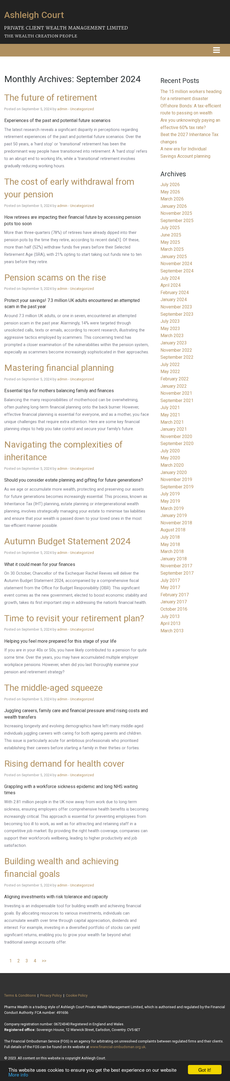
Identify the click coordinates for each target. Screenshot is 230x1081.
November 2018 (176, 522)
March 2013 (172, 630)
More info (18, 1074)
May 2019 (170, 501)
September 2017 (177, 573)
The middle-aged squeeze (53, 687)
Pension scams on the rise (55, 277)
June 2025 (170, 235)
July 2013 (170, 616)
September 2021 (177, 400)
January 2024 (173, 299)
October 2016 (173, 609)
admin (62, 109)
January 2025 (173, 256)
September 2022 (177, 357)
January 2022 (173, 386)
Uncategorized (82, 109)
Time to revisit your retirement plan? (74, 618)
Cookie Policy (77, 995)
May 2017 (170, 587)
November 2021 (176, 393)
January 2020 (173, 472)
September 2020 (177, 443)
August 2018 (172, 529)
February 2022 (174, 379)
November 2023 (176, 307)
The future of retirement (50, 97)
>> (44, 960)
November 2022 (176, 350)
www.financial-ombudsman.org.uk (117, 1047)
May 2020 (170, 458)
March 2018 (172, 551)
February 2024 (174, 292)
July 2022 (170, 364)
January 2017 (173, 601)
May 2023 (170, 328)
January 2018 (173, 558)
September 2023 (177, 314)
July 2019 (170, 494)
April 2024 (170, 285)
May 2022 (170, 371)
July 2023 (170, 321)
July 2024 (170, 278)
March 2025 (172, 249)
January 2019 (173, 515)
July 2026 (170, 184)
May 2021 (170, 414)
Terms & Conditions (20, 995)
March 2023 (172, 335)
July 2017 (170, 580)
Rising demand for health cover (64, 763)
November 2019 (176, 479)
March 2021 (172, 422)
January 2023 (173, 343)
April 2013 (170, 623)
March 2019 (172, 508)
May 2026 (170, 192)
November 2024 (176, 263)
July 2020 (170, 450)
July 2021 (170, 407)
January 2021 (173, 429)
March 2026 (172, 199)
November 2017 (176, 565)
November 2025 (176, 213)
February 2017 (174, 594)
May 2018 (170, 544)
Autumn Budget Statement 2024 (67, 541)
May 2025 (170, 242)
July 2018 (170, 537)
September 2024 (177, 271)
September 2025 (177, 220)
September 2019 (177, 486)
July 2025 (170, 227)
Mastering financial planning (59, 367)
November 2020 (176, 436)
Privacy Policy (51, 995)
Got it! (204, 1069)
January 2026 (173, 206)
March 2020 (172, 465)
